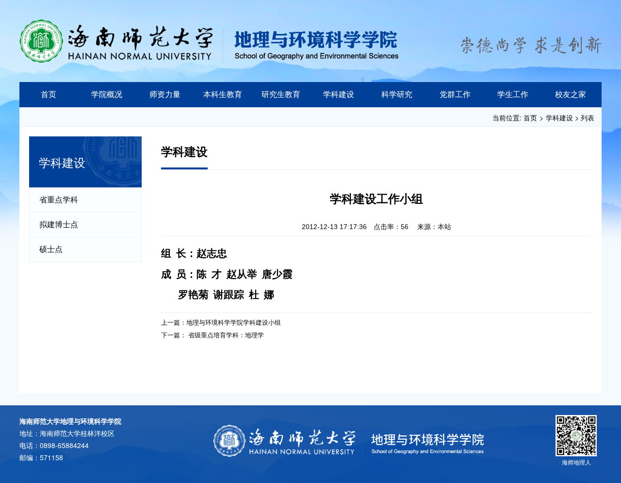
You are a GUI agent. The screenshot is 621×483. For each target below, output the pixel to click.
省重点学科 (58, 200)
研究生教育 (280, 94)
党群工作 (455, 94)
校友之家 (570, 94)
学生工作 (512, 94)
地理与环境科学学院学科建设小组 (233, 322)
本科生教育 (222, 94)
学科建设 (338, 94)
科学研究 (396, 94)
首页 (48, 94)
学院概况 (106, 94)
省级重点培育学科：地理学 (226, 334)
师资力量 (164, 94)
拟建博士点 (58, 224)
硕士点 (51, 249)
